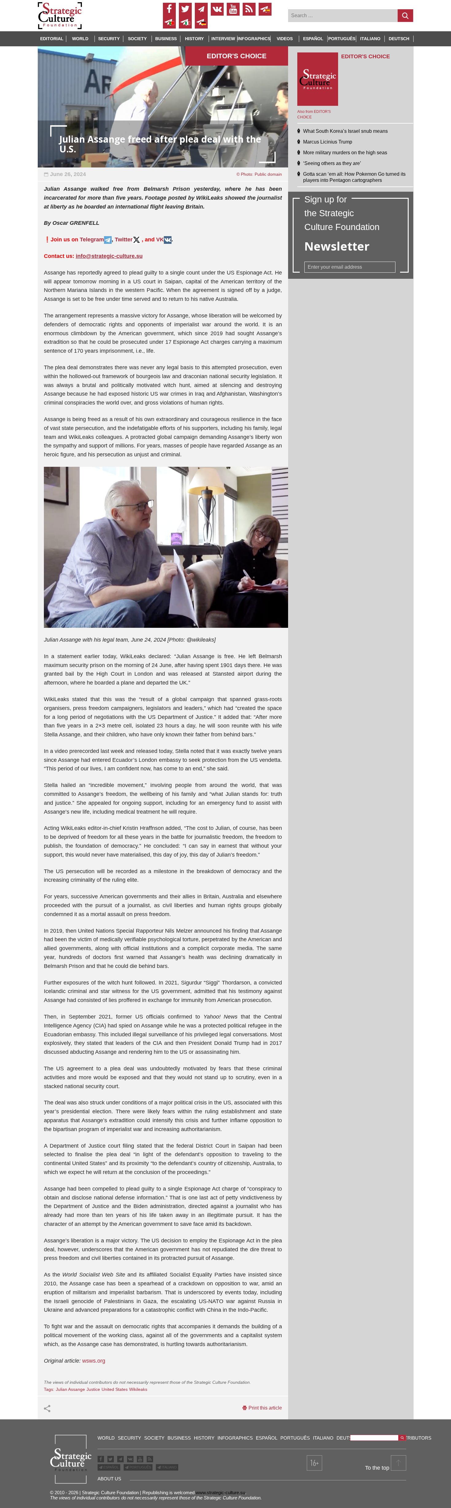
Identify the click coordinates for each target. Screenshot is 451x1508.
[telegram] (201, 9)
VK (160, 239)
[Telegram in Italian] (185, 22)
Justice (93, 1389)
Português (341, 38)
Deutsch (399, 38)
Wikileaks (138, 1389)
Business (166, 38)
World (80, 38)
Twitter (124, 239)
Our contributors (407, 1438)
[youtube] (233, 9)
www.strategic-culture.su (220, 1492)
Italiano (370, 38)
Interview (223, 38)
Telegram (92, 239)
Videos (285, 38)
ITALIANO (169, 1467)
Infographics (235, 1438)
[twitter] (185, 9)
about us (109, 1478)
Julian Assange (70, 1389)
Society (137, 38)
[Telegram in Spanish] (265, 9)
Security (109, 38)
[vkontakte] (217, 9)
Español (313, 38)
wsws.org (93, 1361)
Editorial (52, 38)
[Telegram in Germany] (201, 22)
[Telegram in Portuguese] (169, 22)
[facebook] (169, 9)
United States (115, 1389)
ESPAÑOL (110, 1467)
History (194, 38)
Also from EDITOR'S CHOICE (314, 114)
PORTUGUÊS (140, 1467)
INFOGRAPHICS (253, 38)
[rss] (249, 9)
